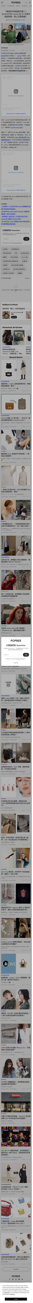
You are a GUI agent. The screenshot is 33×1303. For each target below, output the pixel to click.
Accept (16, 1299)
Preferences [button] (12, 1294)
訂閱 (26, 655)
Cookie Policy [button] (7, 1292)
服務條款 (19, 659)
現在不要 (16, 662)
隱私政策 (23, 659)
